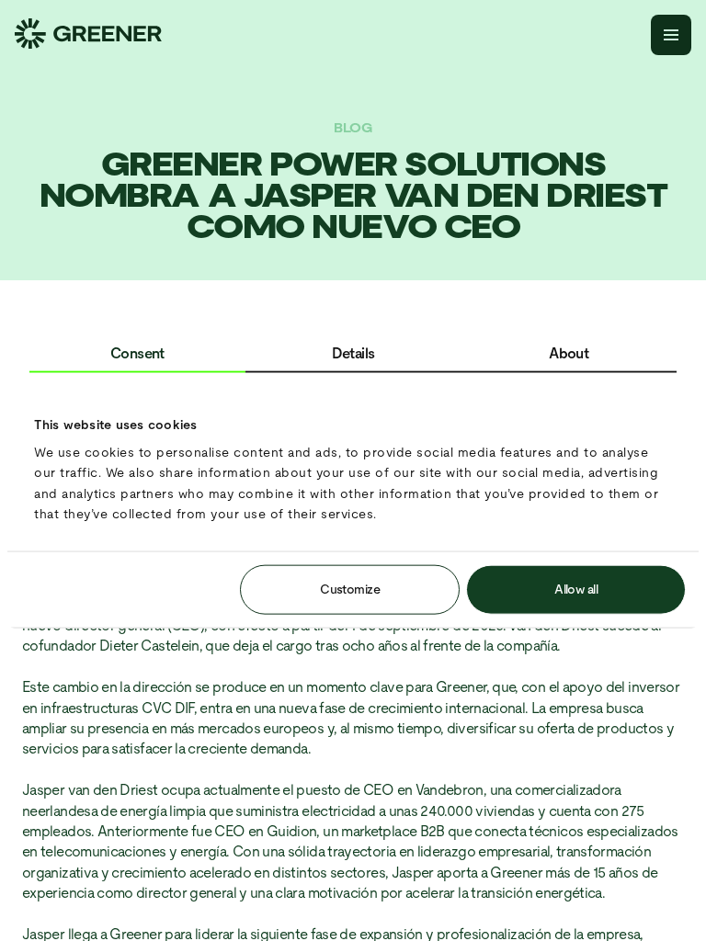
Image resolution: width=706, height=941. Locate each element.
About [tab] (568, 353)
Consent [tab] (137, 353)
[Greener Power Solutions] (88, 35)
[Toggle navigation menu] (671, 35)
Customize (350, 588)
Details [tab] (353, 353)
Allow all (576, 588)
